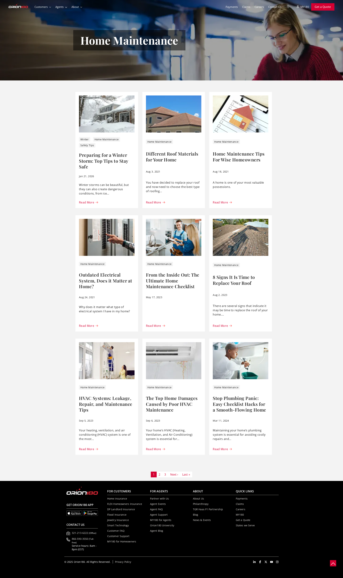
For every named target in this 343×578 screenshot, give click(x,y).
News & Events (202, 520)
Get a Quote (323, 7)
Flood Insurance (117, 514)
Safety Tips (87, 145)
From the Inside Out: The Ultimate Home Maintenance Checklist (172, 280)
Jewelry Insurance (118, 520)
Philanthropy (200, 504)
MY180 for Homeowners (121, 541)
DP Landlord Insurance (121, 509)
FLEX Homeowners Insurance (124, 504)
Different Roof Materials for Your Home (172, 157)
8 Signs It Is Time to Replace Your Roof (234, 280)
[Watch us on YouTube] (271, 561)
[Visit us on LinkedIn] (254, 561)
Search (288, 7)
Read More (86, 202)
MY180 (304, 7)
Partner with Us (159, 498)
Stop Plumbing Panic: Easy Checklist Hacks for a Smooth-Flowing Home (239, 404)
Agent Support (159, 514)
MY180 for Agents (161, 520)
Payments (232, 7)
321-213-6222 (84, 533)
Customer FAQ (116, 530)
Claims (246, 7)
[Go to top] (333, 563)
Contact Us (274, 7)
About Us (198, 498)
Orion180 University (162, 525)
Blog (195, 514)
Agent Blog (156, 530)
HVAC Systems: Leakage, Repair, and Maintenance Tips (105, 404)
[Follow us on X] (265, 561)
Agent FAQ (156, 509)
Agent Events (158, 504)
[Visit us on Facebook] (260, 561)
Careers (259, 7)
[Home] (20, 6)
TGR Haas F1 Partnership (208, 509)
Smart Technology (118, 525)
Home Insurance (117, 498)
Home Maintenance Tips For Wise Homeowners (239, 157)
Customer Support (118, 536)
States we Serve (245, 525)
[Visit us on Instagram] (277, 561)
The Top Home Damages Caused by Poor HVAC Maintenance (172, 404)
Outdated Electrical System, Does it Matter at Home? (105, 280)
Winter (84, 139)
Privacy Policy (123, 562)
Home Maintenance (107, 139)
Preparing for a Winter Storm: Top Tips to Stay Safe (103, 160)
